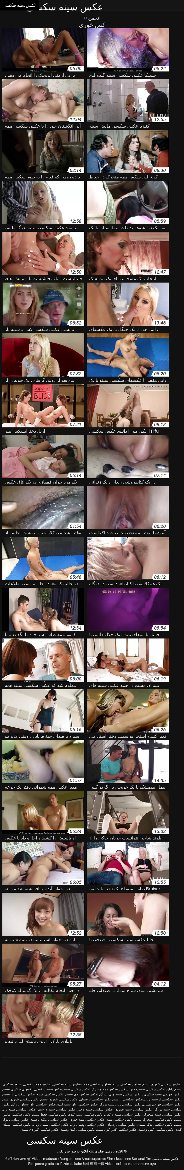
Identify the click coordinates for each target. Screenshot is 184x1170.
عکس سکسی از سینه (19, 1094)
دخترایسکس (128, 1089)
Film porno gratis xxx (44, 1164)
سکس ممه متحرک (105, 1089)
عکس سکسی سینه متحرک (162, 1114)
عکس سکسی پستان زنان (51, 1124)
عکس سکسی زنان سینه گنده (77, 1104)
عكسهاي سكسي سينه (18, 1089)
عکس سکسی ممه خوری (87, 1119)
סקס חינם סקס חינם (142, 1164)
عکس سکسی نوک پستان (155, 1124)
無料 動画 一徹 (93, 1164)
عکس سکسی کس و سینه (156, 1129)
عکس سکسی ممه (120, 1119)
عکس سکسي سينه (50, 1094)
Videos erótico (116, 1164)
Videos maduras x (45, 1159)
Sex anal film (141, 1159)
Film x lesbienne (119, 1159)
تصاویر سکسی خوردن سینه (162, 1084)
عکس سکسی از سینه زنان (163, 1099)
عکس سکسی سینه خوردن (134, 1109)
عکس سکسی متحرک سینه (154, 1119)
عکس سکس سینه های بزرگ (120, 1094)
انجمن (94, 18)
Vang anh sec (70, 1159)
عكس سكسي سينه (76, 1089)
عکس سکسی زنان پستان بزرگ (34, 1104)
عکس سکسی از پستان (96, 1099)
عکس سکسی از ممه (128, 1099)
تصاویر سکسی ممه (97, 1084)
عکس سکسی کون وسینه (77, 1129)
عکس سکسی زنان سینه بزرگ (120, 1104)
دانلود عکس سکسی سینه (155, 1089)
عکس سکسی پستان (121, 1124)
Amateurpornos (94, 1159)
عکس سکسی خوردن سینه (59, 1099)
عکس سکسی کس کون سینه (117, 1129)
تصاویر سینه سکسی (67, 1084)
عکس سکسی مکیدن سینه (49, 1119)
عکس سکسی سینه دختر (95, 1109)
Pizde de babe (71, 1164)
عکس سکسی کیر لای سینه (40, 1129)
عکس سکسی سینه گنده (86, 1114)
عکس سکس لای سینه (82, 1094)
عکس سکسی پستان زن (88, 1124)
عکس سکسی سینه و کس (123, 1114)
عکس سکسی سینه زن (19, 1109)
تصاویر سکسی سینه (127, 1084)
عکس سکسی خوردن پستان (162, 1104)
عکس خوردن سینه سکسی (163, 1094)
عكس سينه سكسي (48, 1089)
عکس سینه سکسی (165, 1159)
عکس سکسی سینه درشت (57, 1109)
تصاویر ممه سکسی (38, 1084)
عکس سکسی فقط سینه (50, 1114)
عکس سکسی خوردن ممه (21, 1099)
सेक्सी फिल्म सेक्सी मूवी (18, 1159)
